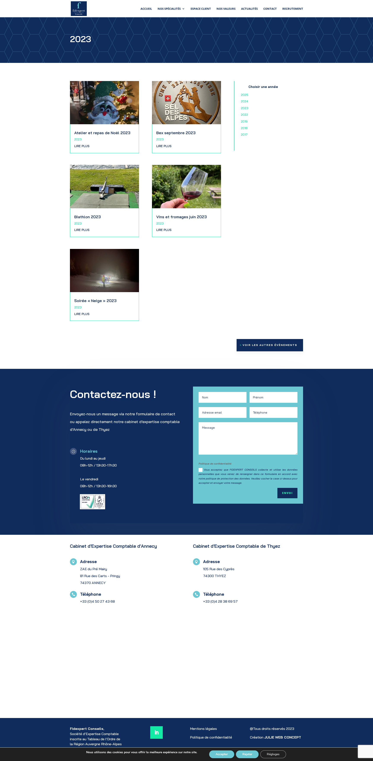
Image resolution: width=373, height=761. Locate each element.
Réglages (273, 754)
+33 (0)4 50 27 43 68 (97, 601)
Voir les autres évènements (270, 345)
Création (275, 737)
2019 (244, 121)
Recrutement (292, 9)
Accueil (146, 9)
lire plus (81, 146)
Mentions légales (203, 728)
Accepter (222, 754)
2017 (244, 135)
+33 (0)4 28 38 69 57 (220, 601)
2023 (78, 139)
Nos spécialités (169, 9)
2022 (244, 115)
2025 (244, 95)
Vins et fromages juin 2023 (181, 216)
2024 (244, 101)
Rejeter (247, 754)
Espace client (201, 9)
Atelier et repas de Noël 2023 (102, 132)
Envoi (287, 493)
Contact (270, 9)
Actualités (249, 9)
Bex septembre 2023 (176, 132)
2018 (244, 128)
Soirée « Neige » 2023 (95, 300)
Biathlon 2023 (87, 216)
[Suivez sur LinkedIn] (156, 732)
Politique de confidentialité (211, 737)
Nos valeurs (226, 9)
